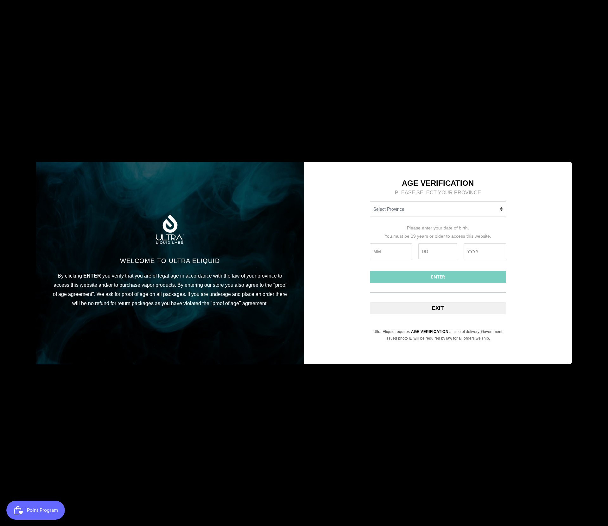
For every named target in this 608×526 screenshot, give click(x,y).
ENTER (438, 277)
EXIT (438, 308)
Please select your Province (438, 192)
